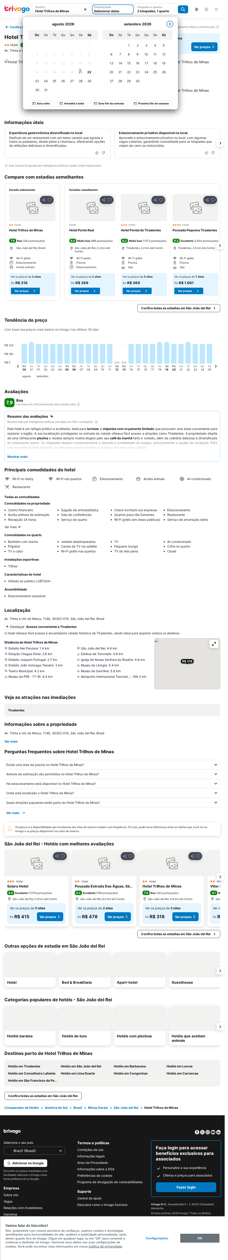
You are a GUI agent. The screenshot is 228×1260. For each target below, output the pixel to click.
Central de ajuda (89, 1198)
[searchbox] (61, 11)
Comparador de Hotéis (21, 1107)
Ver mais (10, 527)
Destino (40, 7)
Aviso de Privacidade (92, 1162)
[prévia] (18, 367)
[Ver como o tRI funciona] (78, 404)
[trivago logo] (17, 9)
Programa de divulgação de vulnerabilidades (109, 1182)
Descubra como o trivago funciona (102, 1205)
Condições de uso (90, 1150)
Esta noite (43, 103)
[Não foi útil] (103, 152)
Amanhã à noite (74, 103)
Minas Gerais (98, 1107)
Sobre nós (11, 1195)
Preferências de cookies (94, 1175)
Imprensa (10, 1214)
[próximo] (170, 24)
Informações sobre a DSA (95, 1169)
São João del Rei (126, 1107)
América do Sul (56, 1107)
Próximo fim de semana (153, 103)
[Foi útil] (97, 152)
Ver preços (202, 47)
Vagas (8, 1201)
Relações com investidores (23, 1208)
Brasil (77, 1107)
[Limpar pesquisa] (85, 9)
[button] (61, 9)
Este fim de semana (111, 103)
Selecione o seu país (18, 1142)
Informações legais (91, 1156)
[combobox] (62, 9)
